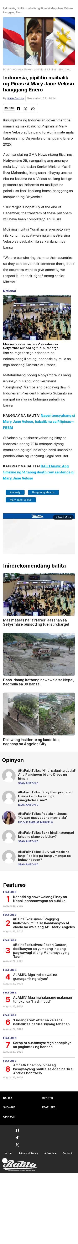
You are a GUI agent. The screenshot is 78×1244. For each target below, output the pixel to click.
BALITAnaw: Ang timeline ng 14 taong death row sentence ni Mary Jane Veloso (38, 472)
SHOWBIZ (9, 1107)
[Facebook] (18, 109)
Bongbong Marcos (43, 492)
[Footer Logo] (19, 1164)
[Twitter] (25, 109)
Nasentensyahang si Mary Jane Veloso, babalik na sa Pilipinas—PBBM (39, 421)
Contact (67, 1153)
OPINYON (9, 1116)
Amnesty (15, 492)
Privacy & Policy (28, 1153)
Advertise (50, 1153)
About (8, 1153)
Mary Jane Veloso (21, 499)
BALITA (7, 1098)
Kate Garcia (15, 98)
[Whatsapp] (33, 109)
